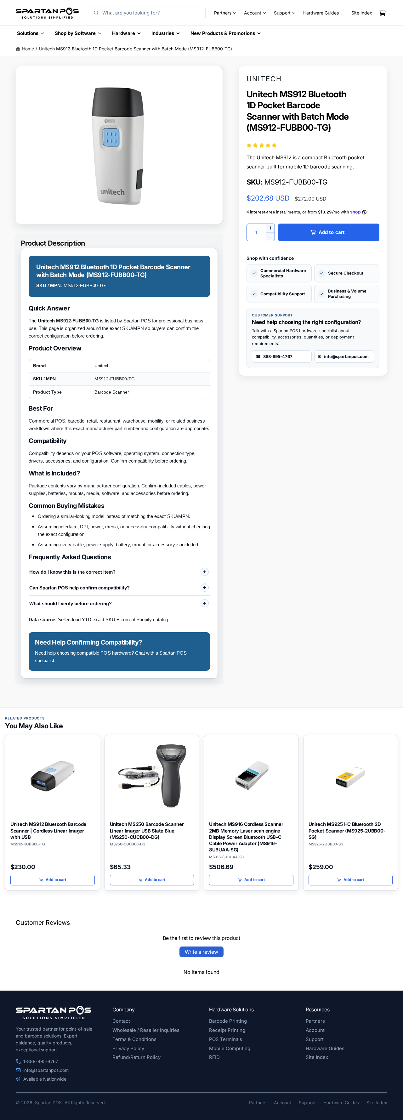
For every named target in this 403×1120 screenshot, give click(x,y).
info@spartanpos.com (46, 1070)
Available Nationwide (44, 1079)
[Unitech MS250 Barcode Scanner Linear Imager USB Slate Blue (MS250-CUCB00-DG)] (152, 776)
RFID (214, 1057)
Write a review (201, 952)
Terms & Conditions (134, 1039)
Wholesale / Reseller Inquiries (145, 1030)
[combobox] (147, 13)
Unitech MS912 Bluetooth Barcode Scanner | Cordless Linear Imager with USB (48, 830)
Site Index (361, 13)
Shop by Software (75, 33)
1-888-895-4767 (40, 1061)
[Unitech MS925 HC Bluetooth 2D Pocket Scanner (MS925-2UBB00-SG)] (351, 776)
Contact (121, 1021)
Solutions (27, 33)
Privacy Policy (128, 1048)
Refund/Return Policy (136, 1057)
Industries (162, 33)
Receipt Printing (227, 1030)
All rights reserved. (85, 1102)
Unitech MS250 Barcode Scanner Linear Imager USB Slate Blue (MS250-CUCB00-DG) (147, 830)
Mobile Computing (229, 1048)
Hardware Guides (321, 13)
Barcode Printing (228, 1021)
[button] (382, 13)
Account (252, 13)
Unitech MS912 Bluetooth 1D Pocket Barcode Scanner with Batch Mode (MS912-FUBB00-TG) (135, 48)
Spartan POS (48, 1102)
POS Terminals (225, 1039)
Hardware (123, 33)
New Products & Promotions (222, 33)
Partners (222, 13)
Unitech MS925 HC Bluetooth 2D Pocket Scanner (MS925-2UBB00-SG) (347, 830)
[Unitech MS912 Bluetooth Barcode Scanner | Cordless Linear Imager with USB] (52, 776)
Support (282, 13)
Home (28, 48)
